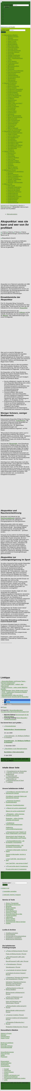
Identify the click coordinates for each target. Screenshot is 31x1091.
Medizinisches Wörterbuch (14, 939)
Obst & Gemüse (12, 119)
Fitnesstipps (11, 156)
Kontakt (6, 1069)
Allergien (10, 38)
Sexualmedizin (12, 140)
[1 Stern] (3, 232)
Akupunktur (23, 308)
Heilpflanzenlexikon (14, 56)
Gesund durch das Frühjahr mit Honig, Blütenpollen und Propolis (16, 837)
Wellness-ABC (12, 181)
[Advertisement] (15, 264)
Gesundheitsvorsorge (14, 50)
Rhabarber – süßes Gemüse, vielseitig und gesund (15, 819)
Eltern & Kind (8, 22)
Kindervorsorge (12, 201)
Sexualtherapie (12, 148)
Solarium (10, 164)
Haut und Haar (5, 1053)
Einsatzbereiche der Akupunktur (17, 771)
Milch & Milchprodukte (14, 115)
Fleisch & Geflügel (13, 97)
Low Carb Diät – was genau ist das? (17, 863)
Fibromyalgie (13, 443)
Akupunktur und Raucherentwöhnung (12, 776)
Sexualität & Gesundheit (15, 142)
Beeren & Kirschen (13, 86)
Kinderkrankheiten (13, 198)
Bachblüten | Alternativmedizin (14, 752)
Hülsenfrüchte (12, 105)
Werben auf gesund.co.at (11, 1075)
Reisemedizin (12, 74)
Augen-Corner (12, 41)
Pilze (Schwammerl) (14, 120)
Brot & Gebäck (12, 88)
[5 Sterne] (4, 233)
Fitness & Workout (13, 157)
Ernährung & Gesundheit (15, 89)
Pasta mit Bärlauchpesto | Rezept (16, 954)
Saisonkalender (12, 123)
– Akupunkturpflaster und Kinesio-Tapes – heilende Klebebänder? (13, 682)
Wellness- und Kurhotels (15, 182)
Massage (10, 173)
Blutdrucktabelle (12, 44)
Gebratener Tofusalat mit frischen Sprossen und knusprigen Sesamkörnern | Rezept (16, 983)
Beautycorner (12, 153)
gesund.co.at (5, 205)
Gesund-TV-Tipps (11, 912)
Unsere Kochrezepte (10, 14)
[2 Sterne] (9, 232)
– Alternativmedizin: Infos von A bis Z (12, 695)
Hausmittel (11, 53)
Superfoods (11, 126)
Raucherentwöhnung (14, 72)
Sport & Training (12, 167)
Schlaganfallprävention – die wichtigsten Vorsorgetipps (14, 846)
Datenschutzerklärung (11, 1076)
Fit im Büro (11, 154)
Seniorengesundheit (14, 77)
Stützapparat (11, 80)
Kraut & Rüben (12, 111)
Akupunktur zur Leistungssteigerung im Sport (15, 779)
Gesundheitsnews (11, 911)
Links (5, 1080)
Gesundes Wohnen (13, 52)
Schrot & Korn (12, 125)
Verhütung (11, 150)
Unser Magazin (8, 16)
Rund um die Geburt (14, 190)
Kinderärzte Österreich (14, 191)
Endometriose (20, 420)
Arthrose (22, 312)
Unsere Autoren (9, 1072)
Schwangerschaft (13, 202)
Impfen (10, 60)
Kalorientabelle (10, 934)
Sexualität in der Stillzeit (15, 145)
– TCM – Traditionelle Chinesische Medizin (14, 692)
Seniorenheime (10, 920)
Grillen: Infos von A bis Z (15, 103)
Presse (6, 1073)
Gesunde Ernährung (10, 13)
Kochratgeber (12, 108)
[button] (7, 700)
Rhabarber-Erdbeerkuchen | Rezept (17, 1027)
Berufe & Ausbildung (7, 1043)
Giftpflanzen (11, 101)
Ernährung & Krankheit (15, 91)
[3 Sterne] (16, 232)
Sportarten (11, 165)
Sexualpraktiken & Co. (14, 146)
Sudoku (8, 923)
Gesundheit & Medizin (11, 11)
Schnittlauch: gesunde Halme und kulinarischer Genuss (16, 797)
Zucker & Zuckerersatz (14, 129)
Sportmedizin (12, 78)
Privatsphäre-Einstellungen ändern (14, 1078)
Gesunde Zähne (12, 49)
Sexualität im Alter (13, 143)
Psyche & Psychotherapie (15, 70)
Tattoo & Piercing (13, 168)
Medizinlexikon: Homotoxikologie (15, 729)
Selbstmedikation (13, 75)
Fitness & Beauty (9, 19)
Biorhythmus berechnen (13, 904)
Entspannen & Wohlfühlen (16, 171)
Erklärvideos (10, 909)
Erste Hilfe (4, 1044)
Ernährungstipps (13, 92)
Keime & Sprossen (13, 106)
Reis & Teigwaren (13, 122)
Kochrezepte (11, 109)
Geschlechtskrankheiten (15, 133)
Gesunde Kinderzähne (14, 187)
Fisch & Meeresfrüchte (14, 95)
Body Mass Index (13, 46)
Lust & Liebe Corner (14, 136)
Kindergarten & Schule (14, 196)
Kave (4, 707)
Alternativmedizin (13, 39)
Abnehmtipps (12, 84)
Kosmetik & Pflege (13, 160)
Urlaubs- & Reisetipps (14, 179)
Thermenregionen (13, 178)
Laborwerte (11, 64)
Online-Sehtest (10, 918)
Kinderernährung (13, 193)
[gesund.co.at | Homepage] (5, 2)
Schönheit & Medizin (14, 162)
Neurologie (11, 67)
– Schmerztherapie (6, 693)
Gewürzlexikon (12, 100)
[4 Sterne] (23, 232)
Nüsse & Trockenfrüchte (15, 117)
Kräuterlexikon (12, 112)
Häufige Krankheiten (14, 55)
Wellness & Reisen (10, 21)
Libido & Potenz (12, 134)
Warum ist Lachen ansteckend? (15, 811)
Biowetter (9, 906)
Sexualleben (11, 139)
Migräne (5, 315)
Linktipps (10, 782)
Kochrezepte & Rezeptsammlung (16, 936)
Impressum (7, 1070)
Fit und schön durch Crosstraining (16, 869)
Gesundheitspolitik (6, 1047)
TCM (27, 712)
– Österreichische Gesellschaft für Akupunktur (14, 697)
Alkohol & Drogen (13, 36)
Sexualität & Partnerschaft (12, 18)
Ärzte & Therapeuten (12, 903)
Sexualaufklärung (13, 137)
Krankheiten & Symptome (13, 937)
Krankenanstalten (11, 915)
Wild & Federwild (13, 128)
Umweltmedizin (12, 81)
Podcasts (7, 24)
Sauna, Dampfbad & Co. (15, 176)
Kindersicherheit (13, 199)
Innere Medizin (12, 61)
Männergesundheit (13, 66)
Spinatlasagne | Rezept (13, 967)
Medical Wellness (13, 174)
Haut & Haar (11, 159)
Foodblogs (11, 98)
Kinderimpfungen (13, 195)
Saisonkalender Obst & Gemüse (15, 921)
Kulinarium (11, 114)
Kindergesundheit (13, 63)
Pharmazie (11, 69)
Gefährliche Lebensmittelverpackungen (14, 828)
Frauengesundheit (13, 47)
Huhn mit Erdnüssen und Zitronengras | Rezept (13, 1002)
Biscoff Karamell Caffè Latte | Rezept (17, 961)
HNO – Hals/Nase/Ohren (15, 58)
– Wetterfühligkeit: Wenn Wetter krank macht (14, 690)
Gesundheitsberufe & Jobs (14, 914)
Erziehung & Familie (14, 188)
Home (6, 10)
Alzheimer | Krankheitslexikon (15, 805)
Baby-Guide (11, 185)
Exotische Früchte (13, 94)
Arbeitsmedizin (12, 43)
